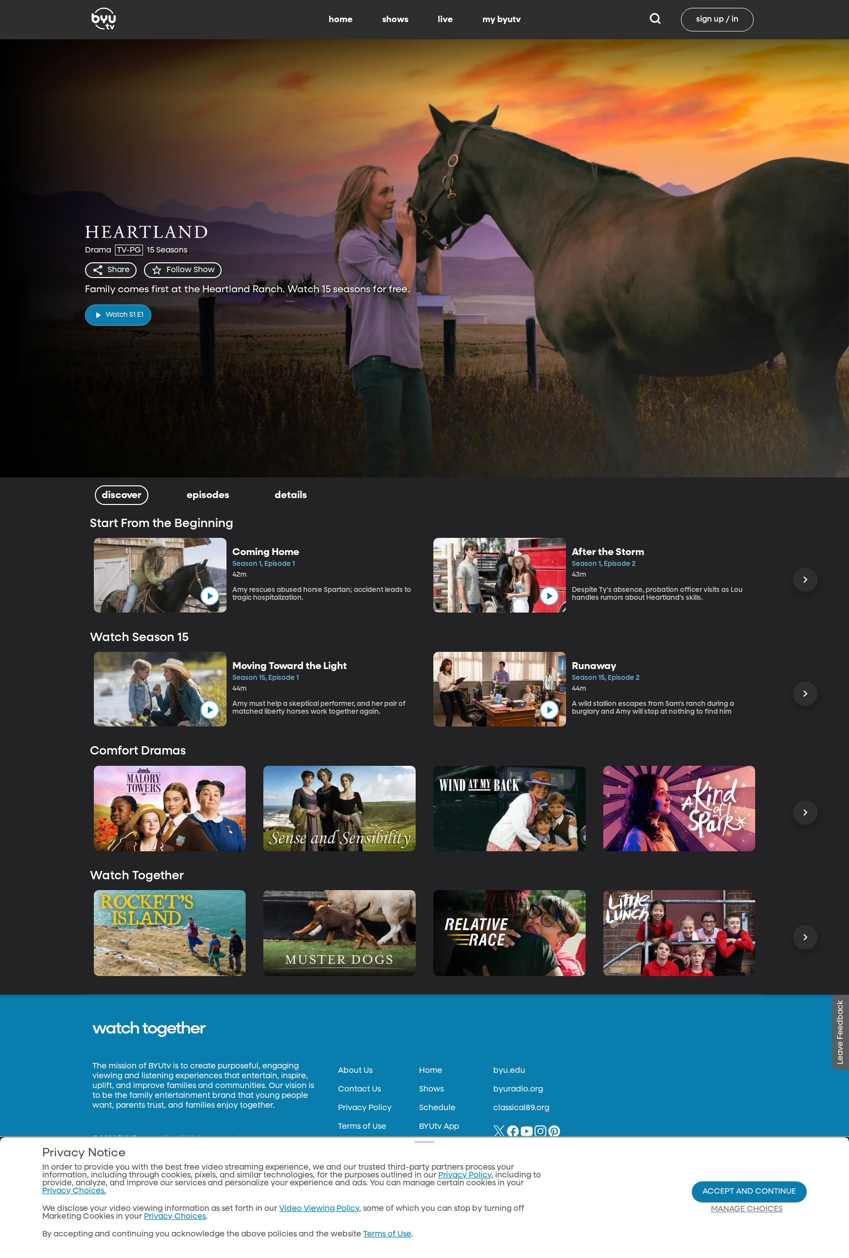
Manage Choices (747, 1209)
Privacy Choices (175, 1217)
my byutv (501, 19)
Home (430, 1071)
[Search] (655, 19)
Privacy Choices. (74, 1191)
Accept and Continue (749, 1192)
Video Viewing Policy (319, 1209)
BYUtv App (439, 1127)
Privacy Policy (365, 1108)
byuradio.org (518, 1089)
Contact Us (359, 1089)
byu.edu (509, 1071)
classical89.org (521, 1108)
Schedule (437, 1108)
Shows (431, 1089)
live (445, 19)
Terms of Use (362, 1127)
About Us (355, 1071)
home (341, 19)
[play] (209, 596)
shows (395, 19)
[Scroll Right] (805, 579)
